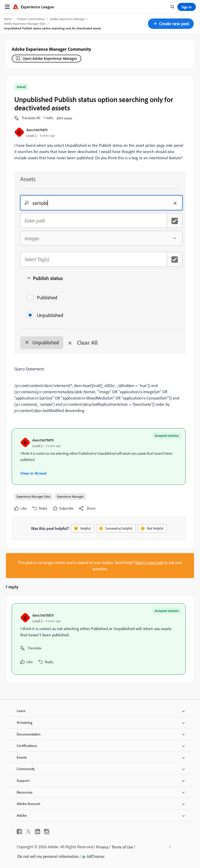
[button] (171, 23)
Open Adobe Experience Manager (50, 58)
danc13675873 (37, 130)
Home (8, 19)
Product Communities (31, 19)
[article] (99, 639)
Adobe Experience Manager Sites (25, 24)
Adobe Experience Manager (67, 19)
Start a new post (149, 562)
